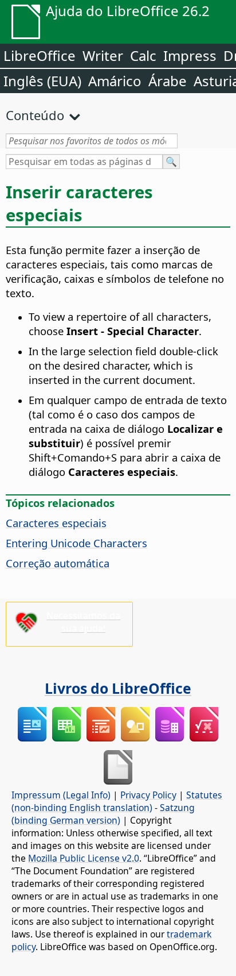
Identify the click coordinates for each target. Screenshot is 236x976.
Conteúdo (35, 115)
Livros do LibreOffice (118, 688)
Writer (102, 55)
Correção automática (57, 563)
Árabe (167, 80)
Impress (190, 55)
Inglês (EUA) (42, 80)
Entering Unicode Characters (76, 543)
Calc (143, 55)
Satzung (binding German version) (103, 814)
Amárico (114, 80)
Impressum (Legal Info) (61, 795)
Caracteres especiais (56, 523)
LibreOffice (39, 55)
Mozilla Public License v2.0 (83, 858)
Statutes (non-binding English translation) (116, 801)
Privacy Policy (148, 795)
